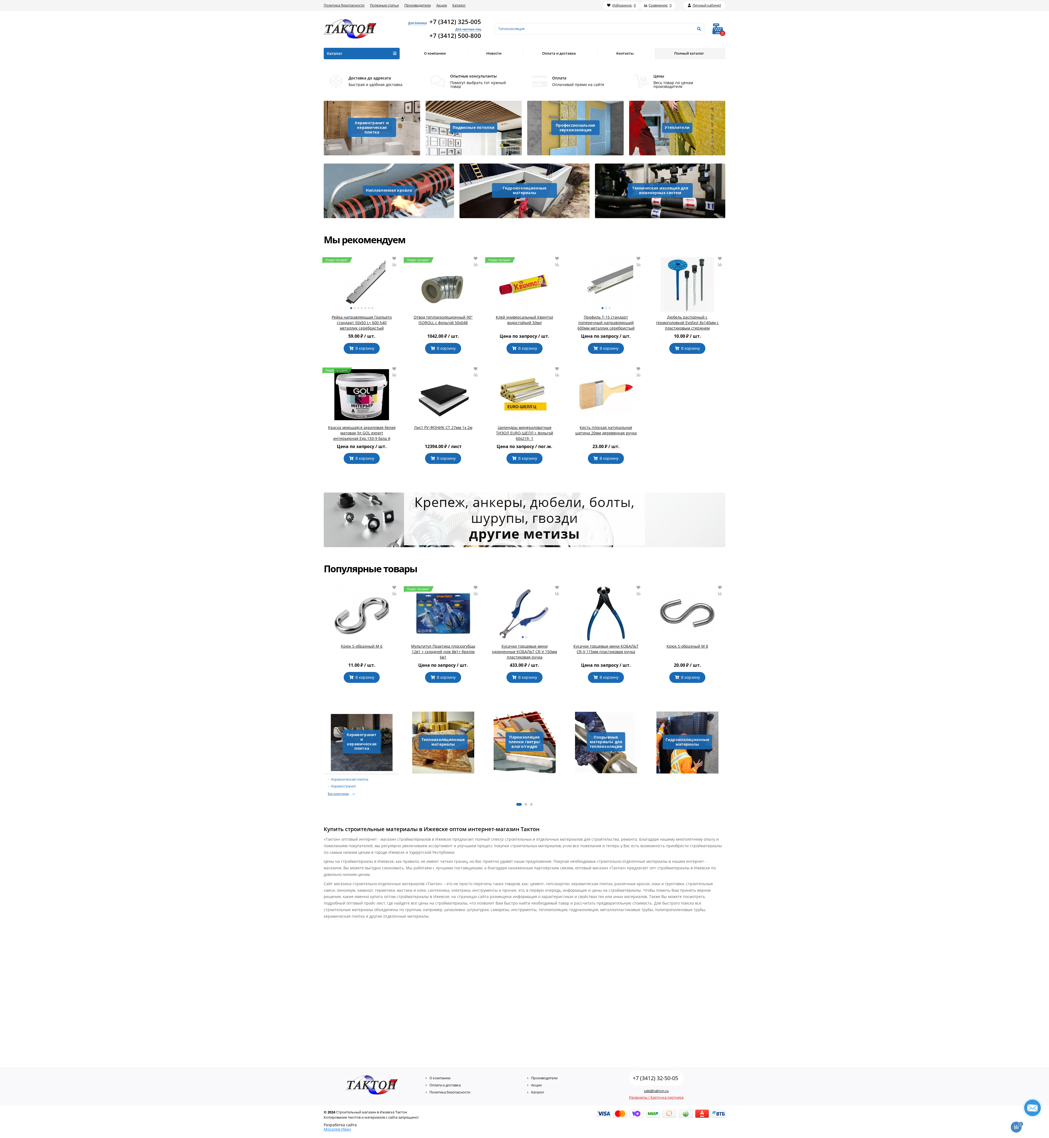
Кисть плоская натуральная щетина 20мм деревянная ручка (606, 430)
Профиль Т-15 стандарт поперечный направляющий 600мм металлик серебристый (606, 323)
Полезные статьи (384, 5)
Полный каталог (689, 53)
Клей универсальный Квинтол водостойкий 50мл (524, 320)
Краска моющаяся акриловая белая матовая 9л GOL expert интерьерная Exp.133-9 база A (362, 433)
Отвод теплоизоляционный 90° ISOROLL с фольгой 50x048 (443, 320)
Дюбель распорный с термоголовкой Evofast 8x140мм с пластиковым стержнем (687, 323)
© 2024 (329, 1112)
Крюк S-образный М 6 (361, 646)
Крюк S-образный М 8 (687, 646)
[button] (519, 804)
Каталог (459, 5)
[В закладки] (394, 258)
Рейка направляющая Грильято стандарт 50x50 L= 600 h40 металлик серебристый (362, 323)
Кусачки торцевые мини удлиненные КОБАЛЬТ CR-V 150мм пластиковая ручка (524, 652)
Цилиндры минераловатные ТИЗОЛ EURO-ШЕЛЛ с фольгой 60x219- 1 (524, 433)
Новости (494, 53)
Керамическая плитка (349, 779)
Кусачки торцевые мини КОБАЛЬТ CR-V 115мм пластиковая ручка (605, 649)
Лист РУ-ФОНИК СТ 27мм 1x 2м (443, 427)
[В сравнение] (394, 264)
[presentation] (324, 755)
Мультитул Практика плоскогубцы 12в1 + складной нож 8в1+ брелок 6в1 (443, 652)
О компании (435, 53)
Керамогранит (343, 786)
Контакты (625, 53)
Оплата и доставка (559, 53)
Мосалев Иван (337, 1129)
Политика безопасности (344, 5)
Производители (417, 5)
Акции (441, 5)
